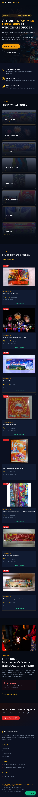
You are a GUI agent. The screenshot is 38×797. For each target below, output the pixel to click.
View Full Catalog (9, 46)
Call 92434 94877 (11, 718)
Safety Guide (5, 756)
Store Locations (6, 753)
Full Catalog (5, 748)
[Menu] (35, 3)
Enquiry (31, 793)
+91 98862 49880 (9, 776)
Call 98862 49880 (11, 52)
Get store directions (10, 694)
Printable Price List (7, 751)
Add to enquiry (19, 303)
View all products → (8, 259)
